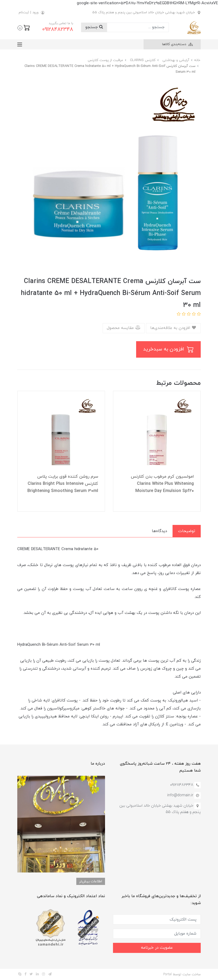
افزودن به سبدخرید (164, 349)
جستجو (92, 27)
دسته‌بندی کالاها (174, 44)
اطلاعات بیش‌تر (90, 881)
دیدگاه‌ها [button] (159, 531)
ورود (35, 12)
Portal (167, 974)
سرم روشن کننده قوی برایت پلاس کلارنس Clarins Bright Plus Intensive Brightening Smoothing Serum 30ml (62, 484)
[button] (23, 27)
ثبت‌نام (24, 12)
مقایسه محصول (121, 328)
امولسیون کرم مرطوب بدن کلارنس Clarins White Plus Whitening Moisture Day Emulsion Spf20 (162, 484)
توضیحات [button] (186, 531)
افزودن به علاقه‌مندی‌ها (170, 328)
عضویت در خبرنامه (157, 948)
